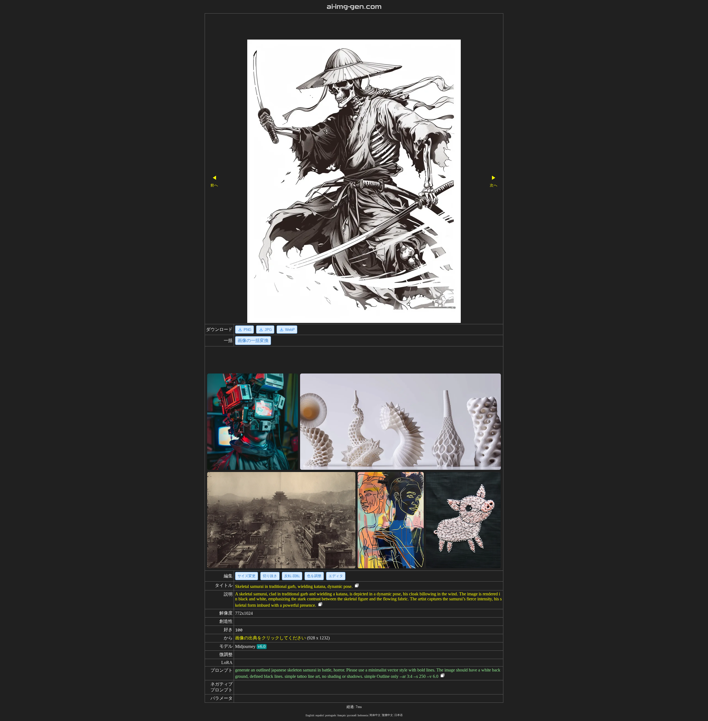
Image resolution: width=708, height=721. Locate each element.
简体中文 (375, 715)
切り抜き (270, 576)
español (320, 715)
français (341, 715)
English (310, 715)
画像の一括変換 (253, 340)
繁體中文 (387, 715)
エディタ (336, 576)
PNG (247, 330)
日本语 (398, 715)
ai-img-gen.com (354, 6)
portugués (330, 715)
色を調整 (314, 576)
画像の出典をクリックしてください (270, 638)
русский (351, 715)
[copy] (357, 586)
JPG (268, 330)
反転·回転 (292, 576)
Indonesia (363, 715)
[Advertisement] (344, 27)
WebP (290, 330)
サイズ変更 (247, 576)
